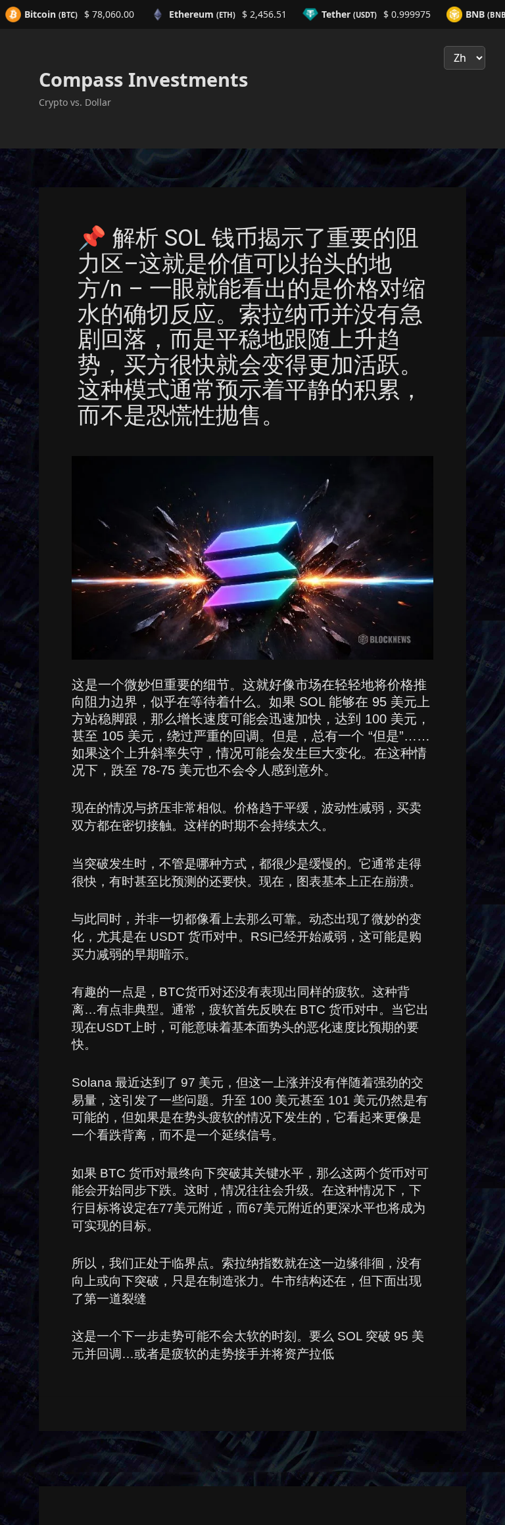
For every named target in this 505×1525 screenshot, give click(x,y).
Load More (252, 1417)
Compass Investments (143, 79)
